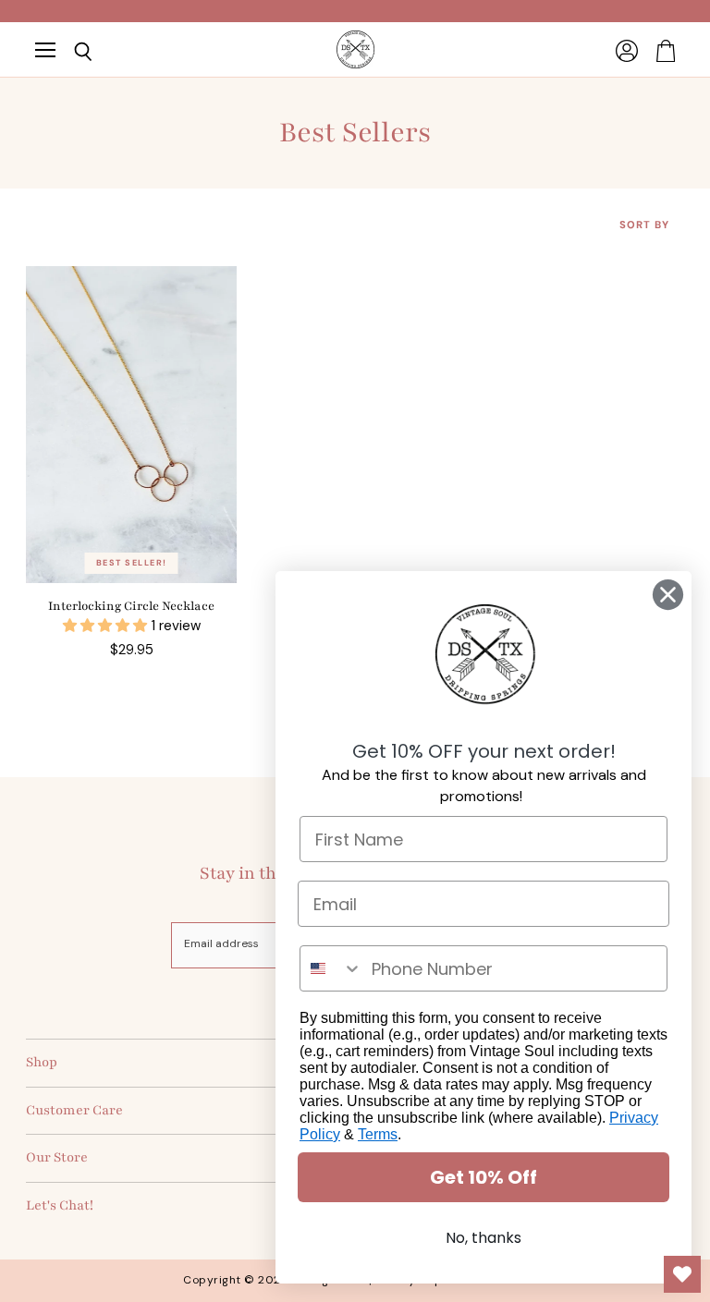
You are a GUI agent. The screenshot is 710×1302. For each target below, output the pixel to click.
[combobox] (331, 968)
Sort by (644, 225)
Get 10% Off (483, 1177)
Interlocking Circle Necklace (131, 606)
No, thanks (483, 1237)
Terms (378, 1134)
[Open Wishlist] (682, 1274)
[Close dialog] (668, 594)
